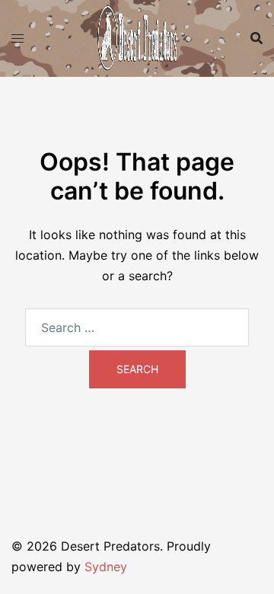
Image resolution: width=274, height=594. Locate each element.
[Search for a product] (256, 38)
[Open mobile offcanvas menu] (17, 38)
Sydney (105, 566)
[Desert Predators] (137, 36)
